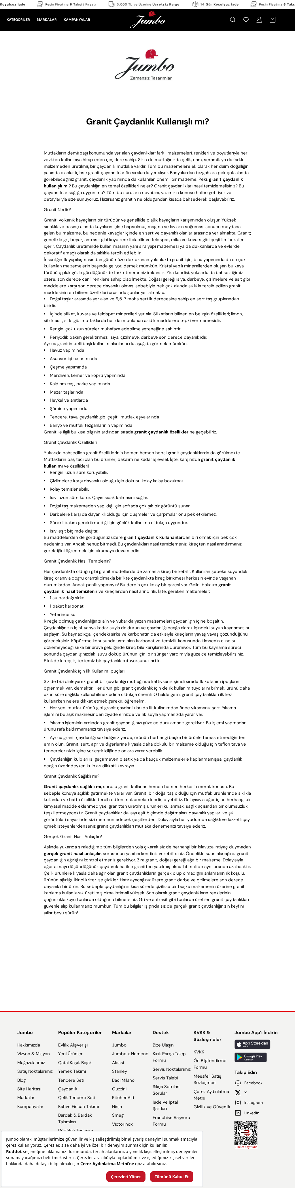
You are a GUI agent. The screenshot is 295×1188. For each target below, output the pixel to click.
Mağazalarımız (31, 1063)
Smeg (118, 1115)
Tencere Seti (71, 1080)
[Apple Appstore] (256, 1044)
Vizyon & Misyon (33, 1054)
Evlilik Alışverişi (73, 1045)
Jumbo (25, 1032)
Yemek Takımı (72, 1071)
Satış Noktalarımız (35, 1071)
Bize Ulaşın (163, 1045)
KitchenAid (123, 1098)
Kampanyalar (30, 1106)
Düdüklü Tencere (75, 1130)
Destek (161, 1032)
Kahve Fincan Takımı (78, 1106)
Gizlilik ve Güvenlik (212, 1107)
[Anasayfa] (147, 19)
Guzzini (119, 1089)
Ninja (117, 1106)
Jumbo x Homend (130, 1054)
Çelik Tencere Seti (76, 1098)
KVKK (199, 1052)
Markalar (26, 1098)
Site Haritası (29, 1089)
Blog (21, 1080)
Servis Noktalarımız (172, 1069)
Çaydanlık (67, 1089)
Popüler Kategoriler (80, 1032)
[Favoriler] (246, 19)
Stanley (119, 1071)
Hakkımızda (28, 1045)
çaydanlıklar (143, 153)
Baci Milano (123, 1080)
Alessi (118, 1063)
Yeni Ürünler (70, 1054)
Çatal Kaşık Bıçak (75, 1063)
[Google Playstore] (256, 1057)
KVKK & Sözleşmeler (208, 1035)
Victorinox (122, 1124)
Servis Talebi (165, 1078)
